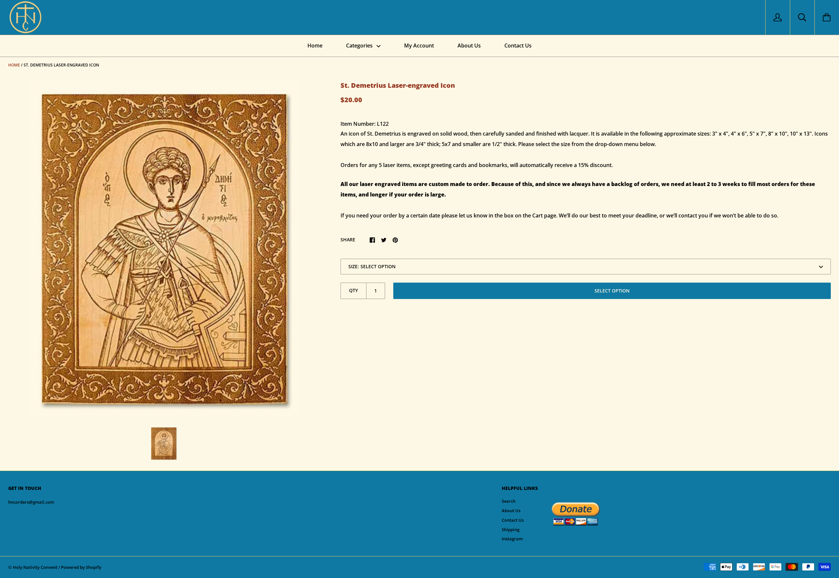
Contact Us (518, 45)
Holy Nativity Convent (35, 567)
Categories (360, 45)
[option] (164, 248)
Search (509, 501)
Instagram (512, 539)
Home (314, 45)
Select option (612, 291)
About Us (469, 45)
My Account (419, 45)
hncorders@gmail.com (31, 502)
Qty (353, 290)
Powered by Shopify (81, 567)
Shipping (510, 529)
